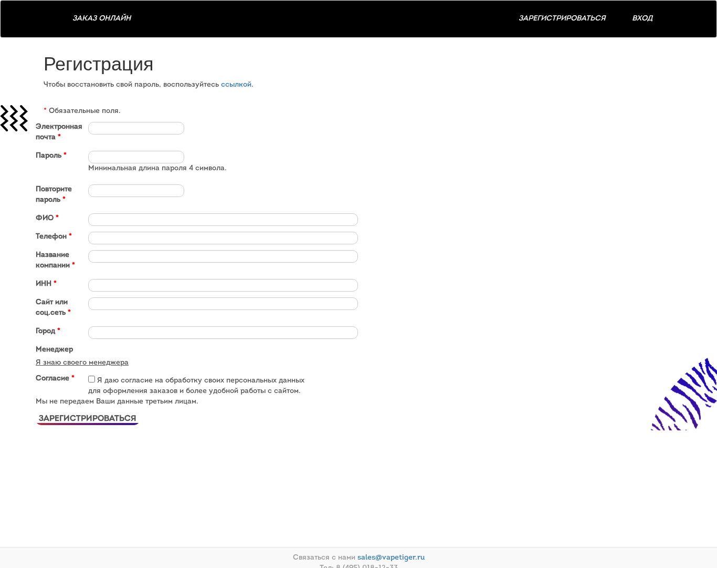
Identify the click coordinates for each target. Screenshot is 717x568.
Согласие (55, 379)
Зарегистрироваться (562, 19)
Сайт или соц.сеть (53, 307)
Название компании (55, 260)
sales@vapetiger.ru (391, 558)
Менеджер (54, 350)
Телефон (54, 237)
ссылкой (236, 85)
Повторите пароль (54, 194)
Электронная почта (59, 132)
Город (48, 331)
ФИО (47, 218)
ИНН (46, 284)
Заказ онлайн (101, 19)
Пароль (51, 156)
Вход (642, 19)
